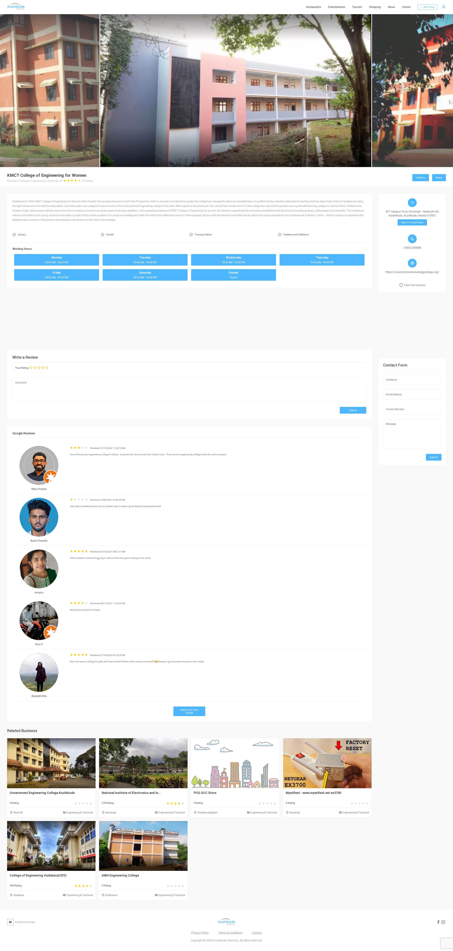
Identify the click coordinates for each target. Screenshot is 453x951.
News (391, 7)
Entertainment (336, 7)
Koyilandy (294, 812)
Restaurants (313, 7)
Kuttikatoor (111, 895)
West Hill (18, 812)
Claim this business (415, 285)
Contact (257, 932)
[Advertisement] (189, 318)
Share (439, 177)
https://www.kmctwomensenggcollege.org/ (412, 272)
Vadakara (18, 895)
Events (406, 7)
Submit (353, 410)
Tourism (357, 7)
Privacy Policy (200, 932)
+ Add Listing (427, 7)
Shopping (375, 7)
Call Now (420, 177)
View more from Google (189, 711)
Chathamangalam (207, 812)
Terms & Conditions (230, 932)
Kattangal (110, 812)
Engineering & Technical (79, 812)
